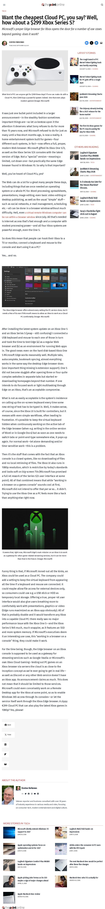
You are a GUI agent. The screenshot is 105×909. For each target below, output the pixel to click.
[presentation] (74, 62)
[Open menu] (4, 5)
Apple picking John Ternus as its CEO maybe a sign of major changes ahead (34, 880)
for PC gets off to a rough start (91, 82)
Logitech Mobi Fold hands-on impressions (83, 830)
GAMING (95, 72)
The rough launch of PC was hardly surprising (90, 64)
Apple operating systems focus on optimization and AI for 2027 (33, 846)
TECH (4, 11)
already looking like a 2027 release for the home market (89, 116)
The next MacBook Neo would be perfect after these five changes (84, 863)
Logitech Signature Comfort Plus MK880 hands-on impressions (32, 863)
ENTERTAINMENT (96, 103)
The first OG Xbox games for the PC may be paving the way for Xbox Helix (91, 134)
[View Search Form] (102, 5)
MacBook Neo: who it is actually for (86, 877)
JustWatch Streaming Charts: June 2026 (89, 98)
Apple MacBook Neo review (30, 894)
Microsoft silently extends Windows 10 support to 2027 (34, 830)
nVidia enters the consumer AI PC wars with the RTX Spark (84, 846)
